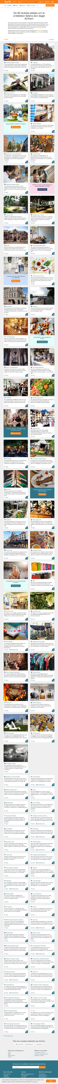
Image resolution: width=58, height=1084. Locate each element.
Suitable (34, 867)
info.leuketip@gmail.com (28, 1074)
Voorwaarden (6, 1077)
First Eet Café (9, 611)
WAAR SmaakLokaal (11, 789)
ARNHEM (9, 5)
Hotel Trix (34, 920)
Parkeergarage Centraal (38, 1024)
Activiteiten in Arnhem (39, 1055)
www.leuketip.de (42, 1077)
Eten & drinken (31, 5)
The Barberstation (10, 337)
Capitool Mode (9, 893)
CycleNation (9, 828)
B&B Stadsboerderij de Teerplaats (14, 920)
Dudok (7, 245)
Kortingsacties (16, 127)
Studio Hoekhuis (36, 123)
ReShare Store (36, 672)
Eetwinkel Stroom (36, 550)
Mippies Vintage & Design (12, 959)
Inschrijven (42, 1067)
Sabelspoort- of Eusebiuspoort (13, 154)
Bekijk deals (16, 281)
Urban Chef (9, 854)
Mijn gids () (51, 5)
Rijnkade (34, 306)
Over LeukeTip (7, 1074)
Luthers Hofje (9, 215)
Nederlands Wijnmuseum (12, 946)
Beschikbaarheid (43, 342)
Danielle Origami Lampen (12, 62)
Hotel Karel (35, 828)
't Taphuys (35, 62)
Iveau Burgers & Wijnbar (12, 867)
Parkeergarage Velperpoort (13, 998)
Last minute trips (20, 1044)
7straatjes (34, 93)
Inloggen (41, 1)
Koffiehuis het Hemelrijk (38, 641)
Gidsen (19, 1)
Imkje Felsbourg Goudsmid (13, 672)
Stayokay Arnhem (10, 972)
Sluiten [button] (51, 1081)
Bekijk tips (43, 494)
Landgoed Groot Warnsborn (39, 854)
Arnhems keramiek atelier (38, 245)
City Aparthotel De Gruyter (39, 946)
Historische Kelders (11, 815)
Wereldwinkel (9, 802)
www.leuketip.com (43, 1075)
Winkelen (23, 5)
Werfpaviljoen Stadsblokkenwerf (40, 959)
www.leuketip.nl (42, 1074)
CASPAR (8, 398)
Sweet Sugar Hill (36, 519)
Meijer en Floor (36, 933)
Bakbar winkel (36, 428)
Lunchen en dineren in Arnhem (41, 1054)
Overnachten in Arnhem (40, 1052)
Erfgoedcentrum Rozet (38, 215)
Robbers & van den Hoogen (13, 776)
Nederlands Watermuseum (12, 184)
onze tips (39, 32)
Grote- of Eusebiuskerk (12, 367)
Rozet (34, 789)
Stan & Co (35, 972)
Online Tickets (43, 189)
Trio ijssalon (9, 907)
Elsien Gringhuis (36, 702)
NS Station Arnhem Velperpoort (40, 985)
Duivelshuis (9, 306)
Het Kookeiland (36, 154)
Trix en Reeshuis (36, 893)
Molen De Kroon (10, 93)
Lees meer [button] (34, 1081)
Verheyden (9, 459)
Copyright (6, 1075)
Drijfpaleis (8, 880)
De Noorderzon (36, 733)
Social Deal (40, 30)
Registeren (47, 1)
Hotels (9, 1052)
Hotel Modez (9, 641)
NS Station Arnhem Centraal (39, 998)
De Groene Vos (36, 611)
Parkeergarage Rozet (11, 1011)
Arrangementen (30, 1044)
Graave (34, 907)
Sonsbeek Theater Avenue (39, 459)
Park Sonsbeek (10, 733)
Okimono (8, 489)
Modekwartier (9, 933)
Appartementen (11, 1055)
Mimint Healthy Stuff (37, 398)
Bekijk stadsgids (16, 433)
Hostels (9, 1057)
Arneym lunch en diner (38, 276)
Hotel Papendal (36, 841)
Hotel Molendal (10, 985)
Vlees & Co (9, 702)
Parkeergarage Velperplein (13, 1024)
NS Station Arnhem (11, 763)
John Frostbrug (36, 802)
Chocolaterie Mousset (38, 367)
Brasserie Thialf (10, 841)
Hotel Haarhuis (36, 776)
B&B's (9, 1054)
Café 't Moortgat (36, 880)
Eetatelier (8, 519)
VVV (33, 1011)
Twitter (24, 1077)
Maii (33, 580)
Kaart (6, 39)
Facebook (25, 1075)
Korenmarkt (9, 550)
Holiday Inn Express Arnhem (39, 815)
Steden (14, 1)
